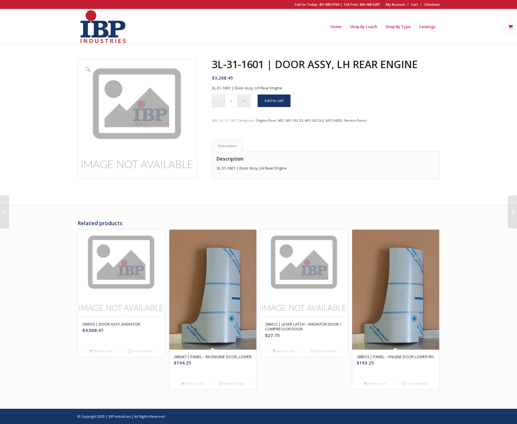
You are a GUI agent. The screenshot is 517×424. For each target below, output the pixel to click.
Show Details (142, 351)
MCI (281, 120)
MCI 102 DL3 (314, 120)
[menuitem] (395, 4)
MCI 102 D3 (294, 120)
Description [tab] (227, 146)
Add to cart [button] (102, 351)
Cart (414, 4)
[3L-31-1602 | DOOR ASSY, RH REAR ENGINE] (512, 212)
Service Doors (355, 120)
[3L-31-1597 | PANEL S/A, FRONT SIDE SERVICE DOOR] (4, 212)
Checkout (432, 4)
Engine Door (266, 120)
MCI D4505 (334, 120)
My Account (395, 4)
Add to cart (274, 100)
